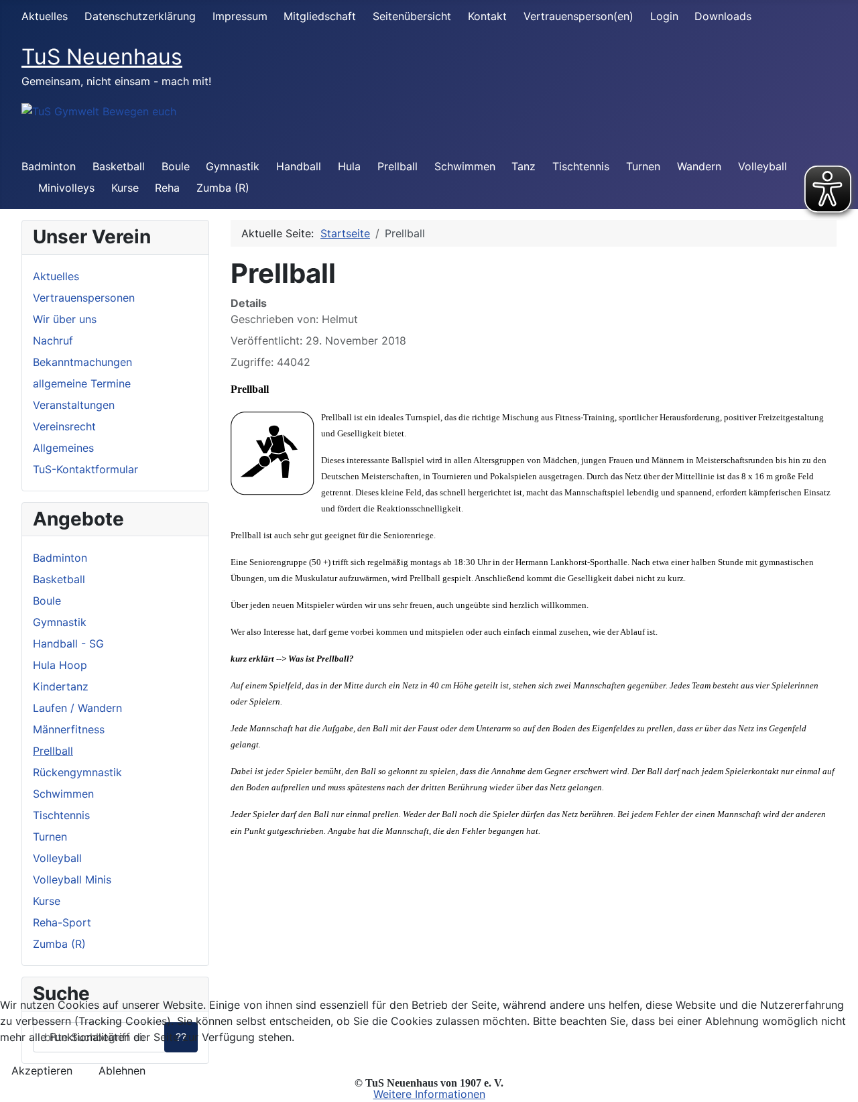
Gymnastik (232, 166)
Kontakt (487, 16)
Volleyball (762, 166)
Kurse (125, 187)
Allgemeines (63, 447)
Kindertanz (60, 686)
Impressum (239, 16)
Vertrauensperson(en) (578, 16)
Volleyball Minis (72, 879)
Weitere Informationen (429, 1094)
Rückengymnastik (77, 772)
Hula (349, 166)
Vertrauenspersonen (84, 297)
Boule (176, 166)
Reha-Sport (62, 922)
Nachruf (53, 340)
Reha (167, 187)
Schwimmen (464, 166)
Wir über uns (65, 319)
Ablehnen (122, 1070)
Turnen (643, 166)
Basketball (119, 166)
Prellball (397, 166)
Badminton (48, 166)
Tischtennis (580, 166)
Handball (298, 166)
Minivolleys (66, 187)
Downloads (722, 16)
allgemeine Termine (82, 383)
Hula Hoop (60, 665)
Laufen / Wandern (77, 708)
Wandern (699, 166)
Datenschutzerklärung (140, 16)
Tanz (523, 166)
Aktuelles (44, 16)
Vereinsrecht (64, 426)
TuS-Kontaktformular (85, 469)
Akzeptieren (41, 1070)
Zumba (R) (222, 187)
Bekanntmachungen (82, 362)
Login (664, 16)
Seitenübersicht (412, 16)
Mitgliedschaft (320, 16)
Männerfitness (69, 729)
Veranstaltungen (74, 405)
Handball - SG (68, 643)
